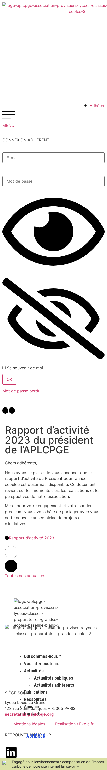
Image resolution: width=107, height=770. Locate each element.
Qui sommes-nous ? (42, 656)
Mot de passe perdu (21, 390)
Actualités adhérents (54, 685)
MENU (8, 125)
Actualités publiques (53, 678)
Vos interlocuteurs (41, 663)
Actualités (34, 671)
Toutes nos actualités (25, 575)
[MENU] (8, 115)
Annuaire (32, 706)
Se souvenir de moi (24, 368)
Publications (36, 692)
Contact (31, 713)
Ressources (35, 699)
